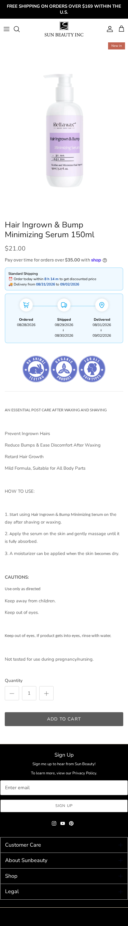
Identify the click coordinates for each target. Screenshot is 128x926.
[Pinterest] (71, 823)
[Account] (108, 29)
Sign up (63, 805)
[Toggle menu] (6, 29)
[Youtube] (62, 823)
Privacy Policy (84, 773)
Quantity (14, 680)
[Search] (19, 29)
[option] (64, 128)
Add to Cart (64, 719)
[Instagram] (54, 823)
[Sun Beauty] (64, 29)
